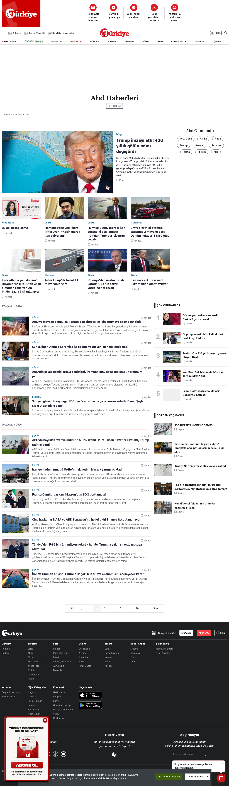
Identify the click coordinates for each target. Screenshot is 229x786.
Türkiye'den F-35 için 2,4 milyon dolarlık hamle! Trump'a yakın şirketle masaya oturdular (87, 547)
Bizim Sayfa (162, 643)
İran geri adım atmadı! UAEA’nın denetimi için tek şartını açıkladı (77, 469)
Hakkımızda (59, 692)
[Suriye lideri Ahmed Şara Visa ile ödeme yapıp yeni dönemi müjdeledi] (15, 351)
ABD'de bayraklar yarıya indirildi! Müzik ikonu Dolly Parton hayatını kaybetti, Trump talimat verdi (90, 442)
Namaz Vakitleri (164, 648)
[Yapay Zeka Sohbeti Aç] (221, 778)
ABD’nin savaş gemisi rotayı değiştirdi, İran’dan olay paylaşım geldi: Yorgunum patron (87, 374)
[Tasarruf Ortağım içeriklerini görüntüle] (34, 41)
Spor (55, 643)
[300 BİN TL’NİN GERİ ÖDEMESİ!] (163, 434)
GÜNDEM (94, 41)
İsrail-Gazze (85, 665)
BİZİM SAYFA (76, 41)
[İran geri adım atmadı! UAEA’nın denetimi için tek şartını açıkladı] (15, 473)
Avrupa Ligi (59, 665)
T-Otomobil (34, 674)
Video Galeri (34, 713)
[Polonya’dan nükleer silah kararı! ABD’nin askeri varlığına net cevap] (107, 260)
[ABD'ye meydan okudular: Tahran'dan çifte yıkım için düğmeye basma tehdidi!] (15, 326)
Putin (218, 138)
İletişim (57, 696)
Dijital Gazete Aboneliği (63, 33)
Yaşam (108, 643)
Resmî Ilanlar (35, 700)
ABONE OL (204, 633)
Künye (56, 700)
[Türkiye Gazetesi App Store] (90, 695)
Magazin (32, 692)
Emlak (31, 670)
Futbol (56, 648)
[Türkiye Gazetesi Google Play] (90, 705)
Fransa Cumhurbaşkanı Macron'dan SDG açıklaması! (69, 494)
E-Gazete (17, 33)
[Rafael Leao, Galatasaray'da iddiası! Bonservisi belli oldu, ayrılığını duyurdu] (173, 395)
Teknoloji (32, 696)
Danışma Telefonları (63, 709)
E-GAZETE (186, 633)
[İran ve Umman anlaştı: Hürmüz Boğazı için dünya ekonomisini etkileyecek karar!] (15, 578)
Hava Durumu (112, 652)
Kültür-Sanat (137, 643)
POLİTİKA (112, 41)
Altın (30, 652)
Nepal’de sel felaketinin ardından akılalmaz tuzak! (195, 505)
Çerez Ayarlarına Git (197, 776)
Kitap (133, 657)
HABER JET (200, 41)
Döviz (30, 657)
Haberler (32, 705)
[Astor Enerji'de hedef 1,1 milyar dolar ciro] (64, 260)
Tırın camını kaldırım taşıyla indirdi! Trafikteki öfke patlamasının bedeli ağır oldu (199, 448)
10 (137, 608)
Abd (216, 151)
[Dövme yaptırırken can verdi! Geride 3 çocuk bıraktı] (173, 319)
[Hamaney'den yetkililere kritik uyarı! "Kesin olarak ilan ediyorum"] (64, 208)
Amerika (216, 145)
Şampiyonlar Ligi (62, 661)
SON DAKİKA (10, 41)
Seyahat (109, 661)
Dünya (35, 318)
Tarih (133, 661)
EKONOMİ (129, 41)
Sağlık (108, 648)
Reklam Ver (59, 718)
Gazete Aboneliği (37, 33)
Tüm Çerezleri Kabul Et (169, 776)
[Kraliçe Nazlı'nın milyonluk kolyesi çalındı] (163, 475)
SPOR (160, 41)
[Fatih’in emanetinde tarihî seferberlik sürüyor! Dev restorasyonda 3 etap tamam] (163, 494)
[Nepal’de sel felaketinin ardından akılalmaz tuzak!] (163, 512)
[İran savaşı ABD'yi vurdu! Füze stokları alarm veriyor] (150, 260)
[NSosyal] (63, 754)
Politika (6, 648)
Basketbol (58, 670)
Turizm (31, 678)
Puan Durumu (60, 652)
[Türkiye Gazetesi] (114, 36)
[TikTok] (55, 754)
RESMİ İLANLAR (179, 41)
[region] (114, 777)
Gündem (36, 397)
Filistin (202, 151)
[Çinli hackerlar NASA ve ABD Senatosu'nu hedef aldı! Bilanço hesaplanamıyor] (15, 523)
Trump (183, 145)
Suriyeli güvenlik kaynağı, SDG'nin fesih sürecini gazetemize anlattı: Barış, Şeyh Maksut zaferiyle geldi (87, 403)
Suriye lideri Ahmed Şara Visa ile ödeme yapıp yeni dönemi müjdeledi (80, 347)
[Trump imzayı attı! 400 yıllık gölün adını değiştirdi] (57, 162)
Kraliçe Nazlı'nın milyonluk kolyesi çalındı (200, 466)
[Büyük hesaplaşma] (21, 208)
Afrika (203, 138)
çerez (79, 774)
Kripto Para (33, 665)
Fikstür (56, 657)
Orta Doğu (186, 138)
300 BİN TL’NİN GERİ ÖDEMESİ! (194, 425)
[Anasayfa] (12, 633)
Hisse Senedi (34, 661)
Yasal (56, 713)
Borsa (30, 648)
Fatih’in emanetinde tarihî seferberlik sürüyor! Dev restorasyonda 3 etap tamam (200, 486)
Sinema (134, 648)
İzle (219, 41)
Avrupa (199, 145)
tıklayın (123, 746)
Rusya (186, 151)
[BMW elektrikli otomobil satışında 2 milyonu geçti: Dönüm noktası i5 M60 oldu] (150, 208)
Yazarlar (6, 687)
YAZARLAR (56, 41)
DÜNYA (145, 41)
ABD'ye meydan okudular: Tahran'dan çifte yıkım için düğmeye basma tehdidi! (86, 322)
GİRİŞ (218, 33)
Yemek (108, 657)
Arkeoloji (135, 652)
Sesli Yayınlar (163, 652)
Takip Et (114, 106)
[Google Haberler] (164, 633)
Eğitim (5, 652)
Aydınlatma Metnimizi (96, 778)
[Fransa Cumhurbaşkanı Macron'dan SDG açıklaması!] (15, 498)
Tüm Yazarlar (9, 696)
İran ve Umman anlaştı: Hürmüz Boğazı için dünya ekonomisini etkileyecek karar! (88, 574)
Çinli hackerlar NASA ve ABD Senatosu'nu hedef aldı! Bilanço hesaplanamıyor (86, 519)
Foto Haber (33, 709)
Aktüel (108, 665)
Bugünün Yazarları (11, 692)
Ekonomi (32, 643)
